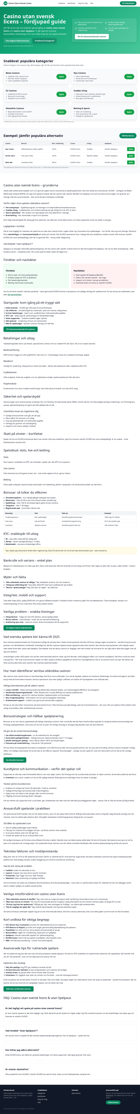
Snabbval (61, 3)
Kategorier (41, 1093)
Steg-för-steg (83, 3)
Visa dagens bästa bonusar (17, 41)
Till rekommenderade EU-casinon (20, 329)
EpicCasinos (76, 1093)
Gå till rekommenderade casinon (92, 36)
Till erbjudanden (128, 3)
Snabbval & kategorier (44, 41)
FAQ (91, 3)
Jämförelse (71, 3)
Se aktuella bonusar (15, 760)
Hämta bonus (128, 135)
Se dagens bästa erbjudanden (19, 628)
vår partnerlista (14, 294)
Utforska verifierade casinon (18, 989)
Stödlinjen (84, 843)
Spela (61, 76)
